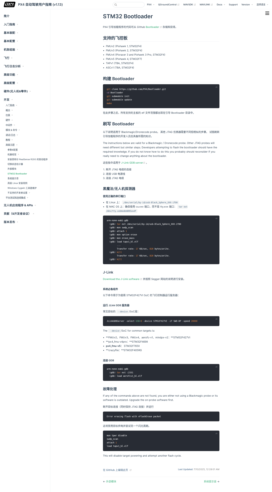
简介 (6, 16)
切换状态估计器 (15, 164)
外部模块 (12, 169)
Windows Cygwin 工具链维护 (22, 188)
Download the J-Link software (123, 279)
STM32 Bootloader (17, 173)
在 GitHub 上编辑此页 (115, 470)
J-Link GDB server (133, 162)
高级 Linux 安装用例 (17, 183)
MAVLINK (206, 4)
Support (233, 4)
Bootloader (154, 26)
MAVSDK (189, 4)
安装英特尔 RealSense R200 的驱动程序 (28, 159)
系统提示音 (13, 178)
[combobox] (128, 4)
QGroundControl (169, 4)
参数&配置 (13, 149)
